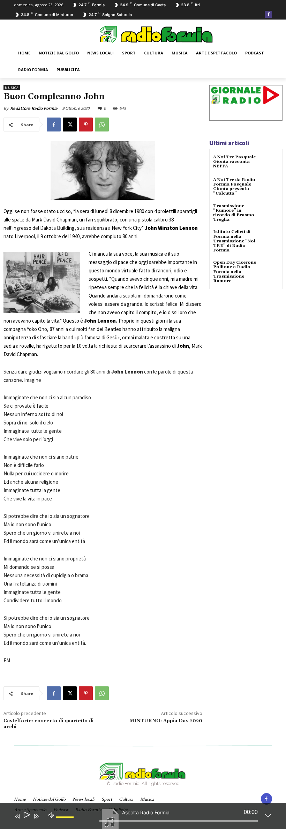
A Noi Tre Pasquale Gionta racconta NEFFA (234, 162)
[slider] (66, 822)
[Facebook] (268, 14)
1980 (139, 211)
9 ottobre (50, 236)
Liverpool (25, 236)
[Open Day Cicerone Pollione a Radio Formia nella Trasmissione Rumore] (270, 268)
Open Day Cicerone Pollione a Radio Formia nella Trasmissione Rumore (234, 272)
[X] (70, 124)
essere (112, 304)
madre (186, 279)
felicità (146, 287)
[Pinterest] (86, 124)
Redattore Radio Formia (34, 108)
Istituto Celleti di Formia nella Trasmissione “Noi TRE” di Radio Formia (234, 241)
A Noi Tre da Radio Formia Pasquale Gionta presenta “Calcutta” (234, 186)
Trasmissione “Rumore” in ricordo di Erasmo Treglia (233, 213)
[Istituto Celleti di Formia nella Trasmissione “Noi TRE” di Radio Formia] (270, 238)
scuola (130, 295)
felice (171, 304)
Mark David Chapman (54, 219)
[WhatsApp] (102, 124)
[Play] (26, 816)
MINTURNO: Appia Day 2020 (165, 721)
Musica (11, 87)
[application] (138, 817)
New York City (127, 228)
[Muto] (51, 814)
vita (193, 287)
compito (148, 312)
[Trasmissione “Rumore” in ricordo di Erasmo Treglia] (270, 212)
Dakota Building (57, 228)
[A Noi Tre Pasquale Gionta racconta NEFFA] (270, 163)
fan (89, 219)
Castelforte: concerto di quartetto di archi (48, 724)
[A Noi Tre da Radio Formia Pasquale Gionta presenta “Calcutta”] (270, 186)
